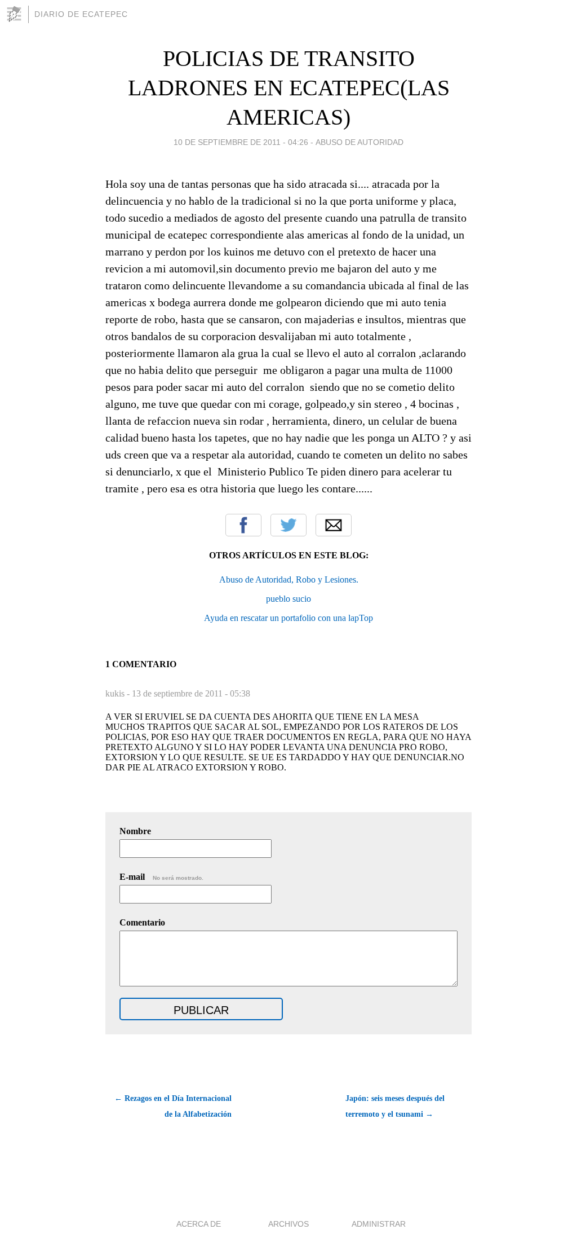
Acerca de (198, 1223)
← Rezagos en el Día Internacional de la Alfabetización (173, 1106)
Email (334, 525)
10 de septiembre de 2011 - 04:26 (241, 142)
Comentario (142, 922)
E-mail (161, 877)
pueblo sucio (288, 598)
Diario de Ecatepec (81, 14)
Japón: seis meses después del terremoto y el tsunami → (395, 1106)
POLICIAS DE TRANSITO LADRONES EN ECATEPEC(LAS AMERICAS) (289, 88)
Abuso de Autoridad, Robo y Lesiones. (288, 579)
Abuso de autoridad (359, 142)
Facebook (243, 525)
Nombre (135, 831)
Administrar (379, 1223)
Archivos (288, 1223)
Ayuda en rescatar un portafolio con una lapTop (288, 618)
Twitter (288, 525)
